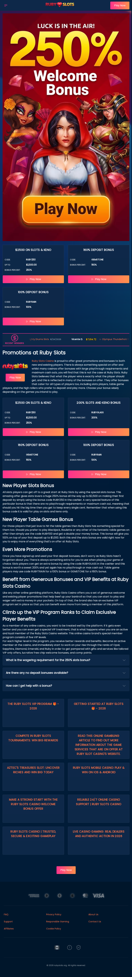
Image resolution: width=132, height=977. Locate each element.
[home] (60, 8)
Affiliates (9, 928)
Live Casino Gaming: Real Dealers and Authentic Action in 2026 (98, 833)
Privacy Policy (53, 914)
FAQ (6, 914)
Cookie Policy (53, 928)
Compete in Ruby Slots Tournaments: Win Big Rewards (33, 738)
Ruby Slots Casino (43, 361)
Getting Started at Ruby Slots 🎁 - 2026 (98, 706)
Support (8, 921)
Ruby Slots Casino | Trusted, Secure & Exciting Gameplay (33, 833)
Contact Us (94, 921)
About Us (93, 914)
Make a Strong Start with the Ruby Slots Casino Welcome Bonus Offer (33, 804)
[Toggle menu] (6, 5)
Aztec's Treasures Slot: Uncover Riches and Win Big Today (33, 770)
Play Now (120, 5)
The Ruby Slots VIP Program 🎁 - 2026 (33, 706)
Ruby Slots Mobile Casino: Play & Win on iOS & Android (98, 770)
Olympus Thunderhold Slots (91, 339)
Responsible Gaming (57, 921)
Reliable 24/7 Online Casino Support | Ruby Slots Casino (98, 802)
